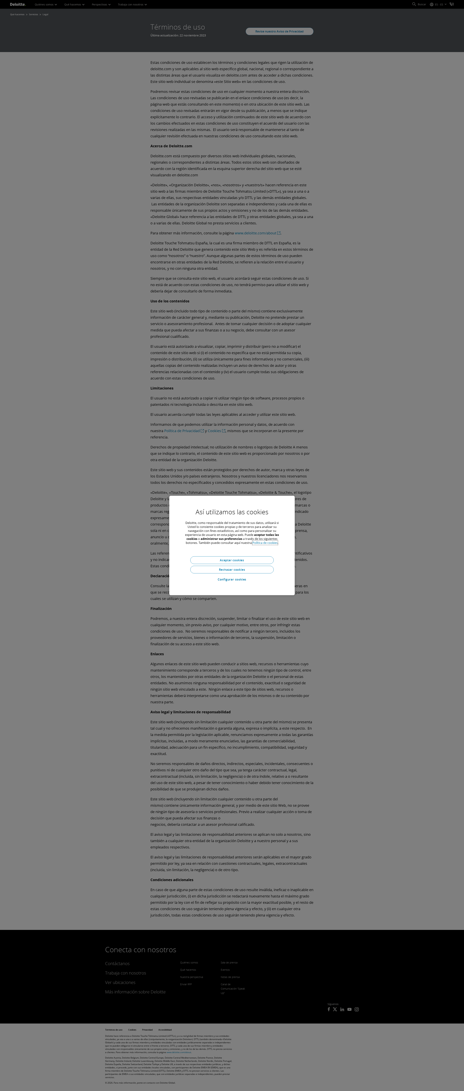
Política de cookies (265, 543)
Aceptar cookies (232, 560)
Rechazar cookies (232, 570)
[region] (232, 545)
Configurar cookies (232, 579)
